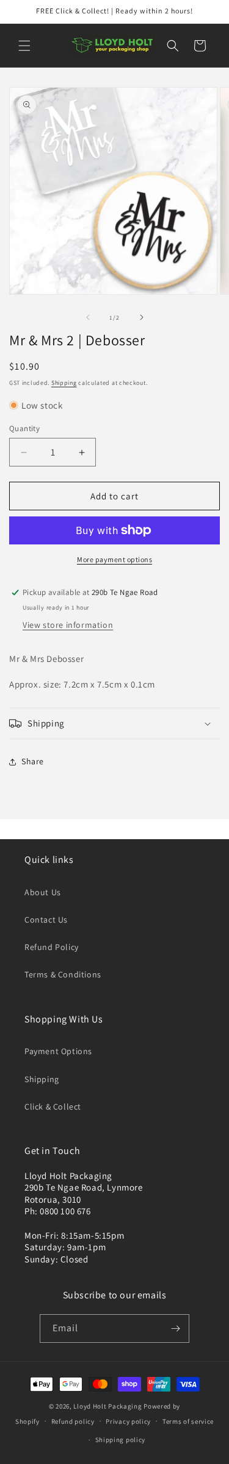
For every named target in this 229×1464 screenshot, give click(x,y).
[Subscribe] (175, 1328)
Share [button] (32, 761)
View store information (68, 624)
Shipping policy (120, 1439)
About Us (42, 892)
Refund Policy (51, 946)
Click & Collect (52, 1106)
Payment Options (58, 1051)
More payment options (114, 559)
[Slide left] (88, 317)
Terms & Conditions (62, 974)
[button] (24, 45)
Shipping (64, 383)
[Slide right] (141, 317)
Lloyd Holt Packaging (107, 1406)
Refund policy (73, 1421)
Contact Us (46, 919)
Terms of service (188, 1421)
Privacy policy (128, 1421)
